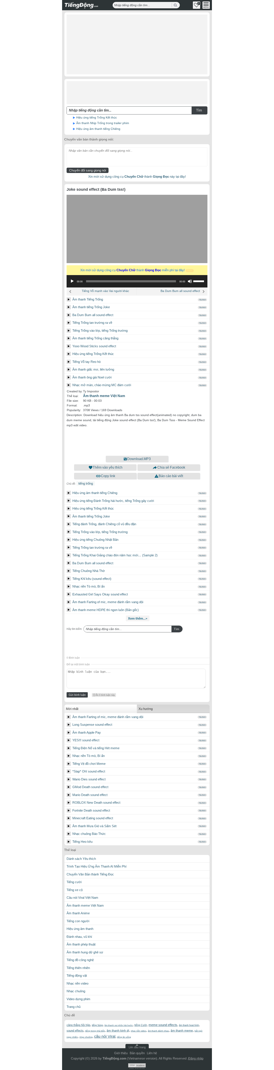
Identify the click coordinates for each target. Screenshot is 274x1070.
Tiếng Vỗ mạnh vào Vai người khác (105, 291)
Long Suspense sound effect (92, 724)
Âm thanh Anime (78, 913)
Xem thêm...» (137, 618)
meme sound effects (163, 1025)
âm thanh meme (182, 1030)
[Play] (69, 299)
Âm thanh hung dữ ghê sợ (85, 952)
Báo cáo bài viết (171, 476)
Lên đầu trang (137, 1047)
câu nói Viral (104, 1036)
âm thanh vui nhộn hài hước (118, 1025)
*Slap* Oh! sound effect (88, 771)
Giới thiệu (121, 1053)
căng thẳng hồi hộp (78, 1025)
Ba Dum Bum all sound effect (180, 291)
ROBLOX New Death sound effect (96, 802)
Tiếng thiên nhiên (78, 968)
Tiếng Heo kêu (82, 841)
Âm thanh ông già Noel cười (92, 377)
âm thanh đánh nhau (158, 1031)
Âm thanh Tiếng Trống (87, 299)
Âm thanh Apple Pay (86, 732)
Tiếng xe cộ (75, 890)
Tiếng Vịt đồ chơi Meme (89, 763)
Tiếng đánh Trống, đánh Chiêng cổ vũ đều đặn (104, 524)
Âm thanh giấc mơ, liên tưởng (93, 369)
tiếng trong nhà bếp (95, 1031)
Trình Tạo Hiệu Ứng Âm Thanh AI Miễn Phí (97, 866)
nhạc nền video (138, 1031)
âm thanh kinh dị (118, 1030)
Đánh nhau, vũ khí (79, 936)
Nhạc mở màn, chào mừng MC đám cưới (101, 385)
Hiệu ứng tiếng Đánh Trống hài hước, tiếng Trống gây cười (113, 501)
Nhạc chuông (76, 991)
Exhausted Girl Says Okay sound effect (100, 594)
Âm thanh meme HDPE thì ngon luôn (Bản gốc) (105, 610)
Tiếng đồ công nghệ (80, 960)
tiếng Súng (97, 1025)
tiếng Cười (140, 1025)
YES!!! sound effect (85, 740)
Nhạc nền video (77, 983)
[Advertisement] (137, 44)
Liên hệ (152, 1053)
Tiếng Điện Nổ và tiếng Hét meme (95, 748)
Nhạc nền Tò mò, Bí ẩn (88, 586)
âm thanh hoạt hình (189, 1025)
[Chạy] (72, 281)
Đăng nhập (195, 1058)
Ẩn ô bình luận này (105, 695)
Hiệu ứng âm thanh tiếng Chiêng (98, 128)
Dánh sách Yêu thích (81, 858)
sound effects (75, 1030)
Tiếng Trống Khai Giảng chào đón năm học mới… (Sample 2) (115, 555)
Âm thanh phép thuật (81, 944)
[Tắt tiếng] (190, 281)
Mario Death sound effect (89, 795)
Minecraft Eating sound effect (92, 818)
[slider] (199, 281)
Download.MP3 (139, 459)
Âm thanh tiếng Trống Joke (91, 307)
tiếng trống (85, 483)
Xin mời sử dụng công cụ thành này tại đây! (137, 176)
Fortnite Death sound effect (91, 810)
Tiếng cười (74, 882)
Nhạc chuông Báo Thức (89, 833)
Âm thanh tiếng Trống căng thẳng (95, 338)
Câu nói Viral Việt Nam (82, 897)
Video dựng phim (78, 999)
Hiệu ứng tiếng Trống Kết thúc (96, 117)
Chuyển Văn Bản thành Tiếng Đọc (90, 874)
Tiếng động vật (77, 975)
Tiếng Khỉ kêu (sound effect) (91, 578)
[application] (137, 281)
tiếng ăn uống (124, 1037)
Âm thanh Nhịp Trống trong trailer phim (102, 123)
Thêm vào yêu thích (107, 467)
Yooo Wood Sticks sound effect (94, 346)
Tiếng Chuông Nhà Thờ (88, 571)
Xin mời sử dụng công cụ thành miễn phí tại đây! (136, 270)
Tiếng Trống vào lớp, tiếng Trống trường (100, 330)
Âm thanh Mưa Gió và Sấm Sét (94, 826)
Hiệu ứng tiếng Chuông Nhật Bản (95, 539)
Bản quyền (137, 1053)
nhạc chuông (85, 1037)
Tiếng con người (78, 921)
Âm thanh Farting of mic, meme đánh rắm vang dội (107, 602)
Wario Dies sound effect (89, 779)
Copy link (108, 476)
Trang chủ (73, 1006)
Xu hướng (145, 709)
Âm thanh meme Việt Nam (104, 396)
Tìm (176, 629)
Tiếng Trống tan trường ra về (92, 322)
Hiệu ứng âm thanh (80, 929)
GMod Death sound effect (90, 787)
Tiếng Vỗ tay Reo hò (86, 362)
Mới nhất (72, 709)
